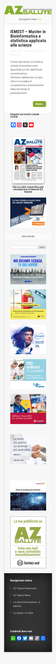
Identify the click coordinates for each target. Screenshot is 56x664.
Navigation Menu (28, 19)
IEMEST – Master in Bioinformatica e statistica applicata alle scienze (28, 38)
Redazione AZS (35, 51)
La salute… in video (23, 613)
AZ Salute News (22, 595)
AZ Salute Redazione (24, 588)
